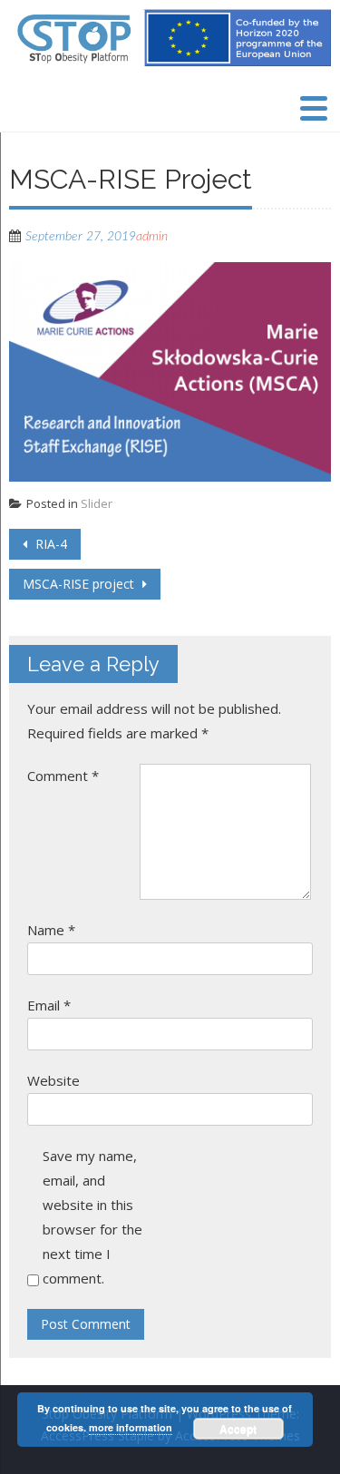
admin (152, 236)
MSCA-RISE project (80, 583)
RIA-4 (49, 543)
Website (53, 1080)
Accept (238, 1428)
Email (49, 1005)
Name (51, 930)
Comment (63, 775)
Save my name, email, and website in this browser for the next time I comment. (92, 1217)
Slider (96, 503)
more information (130, 1427)
